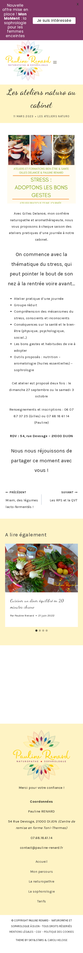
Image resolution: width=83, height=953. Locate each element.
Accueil (41, 861)
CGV (38, 931)
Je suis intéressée (54, 20)
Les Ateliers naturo (54, 116)
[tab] (36, 630)
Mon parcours (41, 872)
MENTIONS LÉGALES (21, 931)
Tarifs (41, 901)
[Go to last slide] (10, 585)
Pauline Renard (24, 615)
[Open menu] (55, 62)
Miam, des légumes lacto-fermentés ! (22, 500)
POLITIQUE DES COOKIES (59, 931)
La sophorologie (41, 891)
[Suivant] (72, 585)
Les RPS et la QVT (63, 496)
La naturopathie (41, 881)
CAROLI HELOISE (57, 940)
